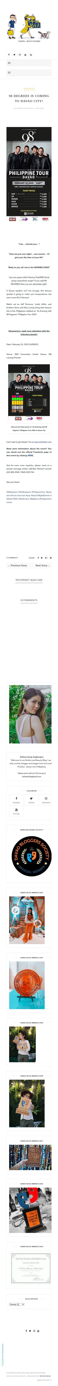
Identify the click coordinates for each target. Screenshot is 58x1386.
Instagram (46, 802)
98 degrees (29, 89)
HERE (30, 455)
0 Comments (12, 557)
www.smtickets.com (43, 442)
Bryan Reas (45, 1376)
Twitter (31, 802)
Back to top (43, 1380)
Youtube (16, 814)
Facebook (16, 802)
